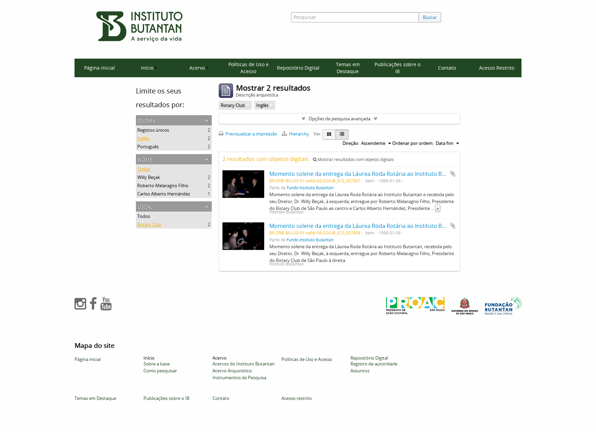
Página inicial (99, 67)
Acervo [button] (197, 67)
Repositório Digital (298, 67)
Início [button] (147, 67)
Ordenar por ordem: (413, 143)
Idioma (147, 119)
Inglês (143, 138)
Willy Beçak (148, 177)
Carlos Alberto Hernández (163, 194)
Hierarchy (299, 134)
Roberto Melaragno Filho (162, 185)
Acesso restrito (296, 398)
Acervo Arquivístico (232, 371)
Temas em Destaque (348, 67)
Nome (145, 158)
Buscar (430, 17)
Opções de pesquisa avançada (339, 118)
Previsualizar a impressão (251, 134)
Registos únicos (153, 130)
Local (145, 206)
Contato (447, 67)
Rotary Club (149, 224)
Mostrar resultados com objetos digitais (355, 159)
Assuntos (359, 371)
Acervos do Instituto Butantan (243, 364)
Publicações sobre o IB (397, 67)
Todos (143, 169)
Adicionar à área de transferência (452, 173)
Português (148, 146)
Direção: (350, 143)
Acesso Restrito (496, 67)
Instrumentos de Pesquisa (239, 377)
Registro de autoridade (373, 364)
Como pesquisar (160, 371)
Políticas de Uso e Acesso (248, 67)
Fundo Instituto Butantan (310, 187)
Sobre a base (156, 364)
